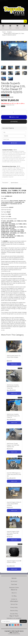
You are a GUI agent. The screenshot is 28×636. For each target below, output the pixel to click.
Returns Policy (14, 610)
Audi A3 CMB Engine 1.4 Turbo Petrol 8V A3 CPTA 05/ (14, 474)
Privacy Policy (14, 607)
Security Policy (14, 613)
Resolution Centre (14, 587)
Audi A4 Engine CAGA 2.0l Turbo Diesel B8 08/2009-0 (13, 533)
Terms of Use (14, 604)
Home (4, 32)
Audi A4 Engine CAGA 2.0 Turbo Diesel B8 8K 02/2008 (14, 503)
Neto (19, 633)
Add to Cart (15, 117)
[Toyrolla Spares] (14, 9)
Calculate (14, 143)
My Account (14, 581)
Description (5, 182)
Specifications (14, 182)
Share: (3, 95)
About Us (14, 593)
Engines (9, 32)
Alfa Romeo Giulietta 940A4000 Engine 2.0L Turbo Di (13, 416)
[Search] (25, 21)
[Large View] (3, 67)
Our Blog (14, 596)
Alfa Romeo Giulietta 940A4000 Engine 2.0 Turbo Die (13, 386)
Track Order (14, 584)
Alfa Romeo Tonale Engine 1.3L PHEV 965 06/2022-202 (13, 445)
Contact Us (14, 599)
